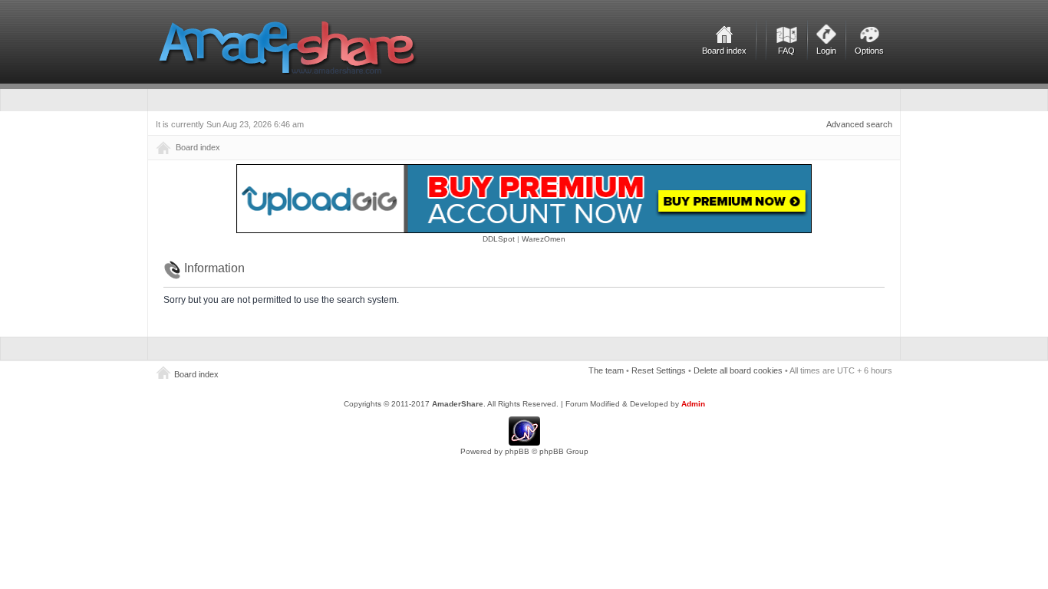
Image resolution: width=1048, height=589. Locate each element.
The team (606, 370)
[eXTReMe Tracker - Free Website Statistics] (524, 443)
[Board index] (288, 47)
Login (826, 50)
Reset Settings (658, 370)
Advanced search (859, 124)
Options (869, 50)
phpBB (517, 451)
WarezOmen (543, 239)
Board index (724, 50)
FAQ (786, 50)
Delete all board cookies (738, 370)
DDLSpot (499, 239)
